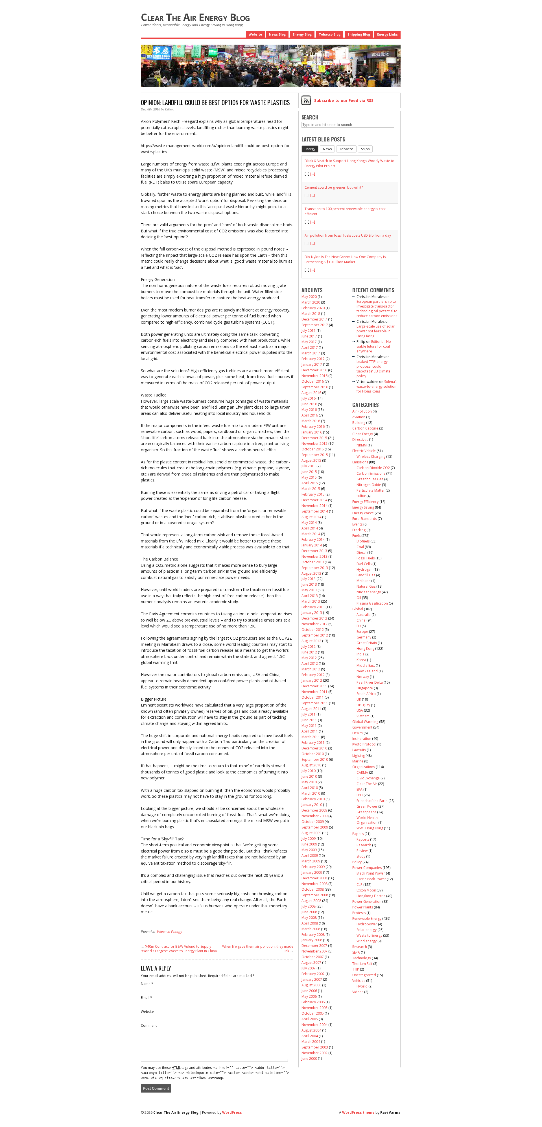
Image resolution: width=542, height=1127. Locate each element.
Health (357, 733)
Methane (363, 580)
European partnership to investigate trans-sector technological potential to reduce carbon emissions (377, 308)
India (360, 654)
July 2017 (308, 330)
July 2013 (308, 578)
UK (359, 699)
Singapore (365, 688)
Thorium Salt (362, 963)
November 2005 (314, 1007)
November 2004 (314, 1024)
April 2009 (309, 855)
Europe (362, 631)
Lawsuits (359, 749)
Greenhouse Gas (370, 479)
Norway (363, 676)
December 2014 (314, 500)
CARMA (362, 772)
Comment (149, 1025)
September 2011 (314, 703)
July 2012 (308, 646)
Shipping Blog (359, 34)
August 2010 (311, 765)
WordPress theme (358, 1112)
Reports (363, 839)
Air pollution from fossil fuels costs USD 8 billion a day (348, 235)
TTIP (355, 969)
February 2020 (313, 308)
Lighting (358, 755)
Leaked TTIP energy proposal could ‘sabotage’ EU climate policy (373, 368)
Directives (360, 439)
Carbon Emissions (371, 473)
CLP (359, 884)
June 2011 (309, 720)
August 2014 (311, 517)
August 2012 (311, 640)
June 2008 (309, 912)
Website (255, 34)
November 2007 (314, 951)
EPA (359, 789)
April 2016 (309, 415)
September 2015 (314, 454)
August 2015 (311, 460)
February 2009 (313, 866)
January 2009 (311, 872)
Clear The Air (367, 783)
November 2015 (314, 443)
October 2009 (312, 821)
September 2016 (314, 387)
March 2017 (310, 353)
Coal (360, 546)
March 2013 (310, 601)
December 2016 (314, 370)
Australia (364, 614)
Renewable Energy (366, 918)
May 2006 (309, 996)
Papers (358, 833)
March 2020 (310, 302)
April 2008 (309, 923)
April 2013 (309, 595)
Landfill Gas (366, 575)
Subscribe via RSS (343, 100)
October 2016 (312, 381)
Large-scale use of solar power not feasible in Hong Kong (376, 331)
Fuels (356, 535)
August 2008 (311, 900)
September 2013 (314, 567)
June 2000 (309, 1058)
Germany (364, 637)
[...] (312, 173)
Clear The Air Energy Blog (195, 17)
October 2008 (312, 889)
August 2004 (311, 1030)
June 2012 (309, 652)
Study (361, 856)
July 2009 (308, 838)
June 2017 (309, 336)
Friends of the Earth (372, 800)
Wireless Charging (371, 456)
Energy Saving (363, 507)
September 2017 (314, 324)
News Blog (277, 34)
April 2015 (309, 483)
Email (146, 997)
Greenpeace (366, 812)
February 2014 (313, 539)
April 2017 (309, 347)
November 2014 (314, 505)
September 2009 (314, 827)
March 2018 (310, 313)
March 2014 (310, 533)
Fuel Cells (364, 563)
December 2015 (314, 437)
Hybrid (362, 986)
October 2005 (312, 1013)
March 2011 (310, 736)
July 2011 (308, 714)
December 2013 (314, 550)
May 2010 (309, 782)
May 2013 (309, 590)
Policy (357, 862)
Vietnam (363, 716)
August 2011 (311, 708)
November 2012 (314, 624)
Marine (357, 761)
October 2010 (312, 753)
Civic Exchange (368, 778)
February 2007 (313, 973)
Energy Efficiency (365, 501)
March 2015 (310, 488)
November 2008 (314, 883)
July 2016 (308, 398)
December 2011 (314, 686)
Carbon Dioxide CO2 (373, 467)
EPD (360, 795)
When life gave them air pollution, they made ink (257, 948)
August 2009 (311, 832)
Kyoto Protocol (364, 744)
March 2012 (310, 669)
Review (362, 850)
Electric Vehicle (364, 450)
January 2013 (311, 612)
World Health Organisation (367, 820)
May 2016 (309, 409)
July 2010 (308, 770)
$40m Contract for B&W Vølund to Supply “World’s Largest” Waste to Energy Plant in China (179, 948)
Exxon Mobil (366, 890)
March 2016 (310, 420)
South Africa (366, 693)
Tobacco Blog (329, 34)
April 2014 (309, 528)
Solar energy (367, 929)
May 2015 (309, 477)
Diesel (361, 552)
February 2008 (313, 934)
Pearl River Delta (370, 682)
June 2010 (309, 776)
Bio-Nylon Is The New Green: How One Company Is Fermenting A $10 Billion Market (345, 259)
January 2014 (311, 545)
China (361, 620)
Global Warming (365, 721)
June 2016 (309, 404)
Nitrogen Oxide (369, 484)
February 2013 (313, 607)
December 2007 (314, 945)
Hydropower (367, 924)
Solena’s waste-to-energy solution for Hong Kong (377, 386)
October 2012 (312, 629)
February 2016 (313, 426)
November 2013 (314, 556)
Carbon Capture (365, 428)
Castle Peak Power (371, 879)
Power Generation (366, 901)
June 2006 (309, 990)
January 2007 (311, 979)
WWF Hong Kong (370, 828)
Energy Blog (302, 34)
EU (359, 626)
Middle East (366, 665)
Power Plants (362, 907)
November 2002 (314, 1052)
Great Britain (367, 642)
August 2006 (311, 985)
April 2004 (309, 1036)
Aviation (358, 417)
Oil (359, 597)
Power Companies (367, 867)
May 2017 (309, 341)
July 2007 (308, 968)
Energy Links (387, 34)
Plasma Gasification (372, 603)
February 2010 (313, 799)
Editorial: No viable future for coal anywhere (374, 346)
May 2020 (309, 296)
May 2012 (309, 657)
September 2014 (314, 511)
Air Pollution (362, 411)
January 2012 (311, 680)
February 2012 (313, 674)
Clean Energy (362, 433)
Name (147, 983)
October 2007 (312, 956)
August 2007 (311, 962)
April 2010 (309, 787)
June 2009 (309, 844)
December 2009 (314, 810)
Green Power (367, 806)
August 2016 (311, 392)
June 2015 (309, 471)
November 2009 (314, 816)
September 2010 (314, 759)
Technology (361, 958)
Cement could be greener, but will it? (334, 187)
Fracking (359, 529)
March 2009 (310, 861)
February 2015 (313, 494)
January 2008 (311, 940)
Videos (357, 991)
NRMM (362, 445)
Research (364, 845)
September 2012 (314, 635)
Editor (169, 109)
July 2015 (308, 466)
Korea (361, 659)
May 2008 (309, 917)
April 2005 (309, 1019)
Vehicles (358, 980)
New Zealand (367, 671)
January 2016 (311, 432)
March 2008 (310, 929)
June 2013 (309, 584)
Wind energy (367, 941)
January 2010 (311, 804)
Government (362, 727)
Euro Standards (364, 518)
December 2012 (314, 618)
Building (358, 422)
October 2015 (312, 449)
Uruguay (363, 705)
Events (357, 524)
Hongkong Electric (371, 895)
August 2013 (311, 573)
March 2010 (310, 793)
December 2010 (314, 748)
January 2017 (311, 364)
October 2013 (312, 562)
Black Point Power (371, 873)
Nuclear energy (369, 592)
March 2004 (310, 1041)
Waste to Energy (169, 932)
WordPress (232, 1112)
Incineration (361, 738)
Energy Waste (363, 513)
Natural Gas (366, 586)
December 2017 (314, 319)
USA (360, 710)
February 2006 (313, 1002)
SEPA (356, 952)
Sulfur (361, 496)
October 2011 (312, 697)
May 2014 (309, 522)
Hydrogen (365, 569)
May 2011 (309, 725)
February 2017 (313, 358)
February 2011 (313, 742)
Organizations (363, 766)
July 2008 (308, 906)
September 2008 (314, 895)
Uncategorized (364, 975)
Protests (359, 912)
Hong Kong (365, 648)
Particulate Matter (371, 490)
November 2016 (314, 375)
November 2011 (314, 691)
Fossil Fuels (366, 558)
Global (357, 609)
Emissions (360, 462)
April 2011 (309, 731)
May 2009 (309, 849)
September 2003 (314, 1047)
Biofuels (363, 541)
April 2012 (309, 663)
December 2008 (314, 878)
